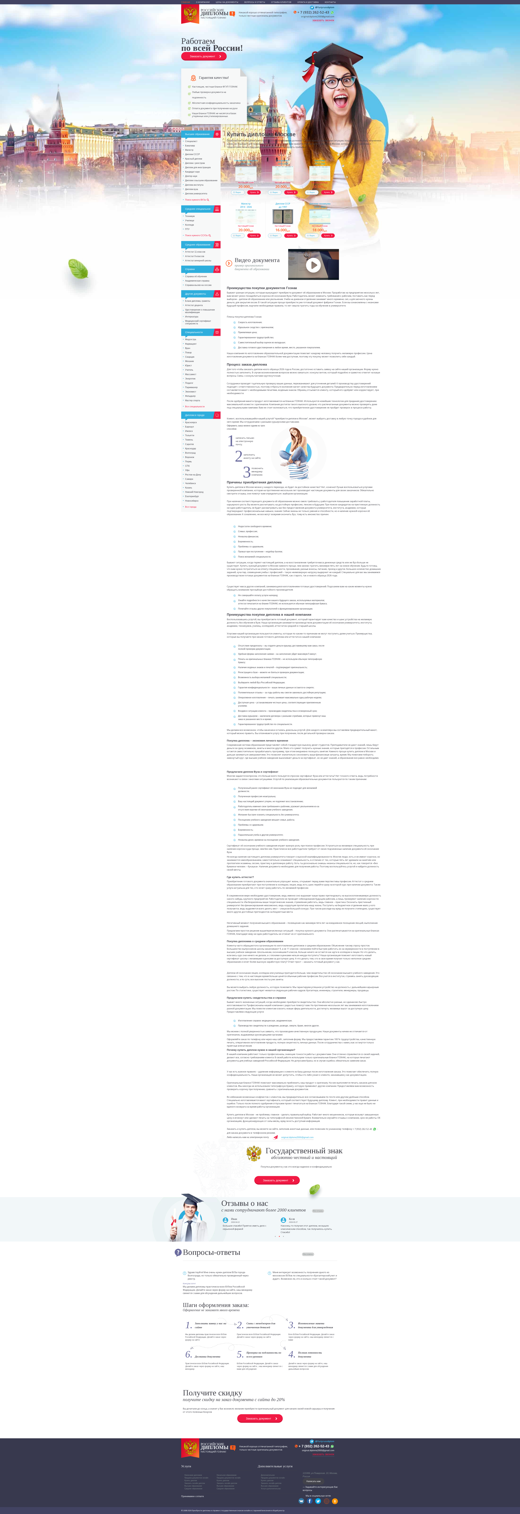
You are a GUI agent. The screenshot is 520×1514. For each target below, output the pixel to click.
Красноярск (191, 422)
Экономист (190, 392)
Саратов (189, 444)
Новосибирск (191, 501)
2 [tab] (279, 1236)
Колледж (189, 225)
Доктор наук (191, 176)
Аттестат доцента (194, 305)
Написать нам (313, 1481)
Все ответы (308, 1254)
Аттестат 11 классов (195, 252)
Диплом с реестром (195, 163)
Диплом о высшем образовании (201, 180)
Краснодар (190, 448)
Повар (188, 352)
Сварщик (189, 357)
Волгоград (190, 453)
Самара (189, 479)
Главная (185, 2)
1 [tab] (275, 1236)
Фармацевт (190, 344)
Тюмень (189, 440)
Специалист (191, 141)
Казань (188, 488)
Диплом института (194, 185)
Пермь (188, 461)
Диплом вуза (191, 189)
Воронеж (189, 457)
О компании (203, 2)
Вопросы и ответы (254, 2)
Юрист (188, 365)
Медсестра (190, 339)
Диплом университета (196, 193)
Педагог (189, 383)
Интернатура (191, 317)
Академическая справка (197, 281)
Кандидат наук (192, 172)
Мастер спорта (192, 400)
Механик (189, 361)
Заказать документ (202, 56)
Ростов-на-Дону (193, 475)
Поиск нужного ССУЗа (196, 235)
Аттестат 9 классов (194, 256)
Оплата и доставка (308, 2)
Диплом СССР (192, 154)
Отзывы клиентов (281, 2)
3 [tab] (283, 1236)
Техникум (190, 216)
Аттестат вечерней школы (198, 260)
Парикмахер (191, 387)
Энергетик (190, 379)
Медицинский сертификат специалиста (198, 322)
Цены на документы (227, 2)
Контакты (330, 2)
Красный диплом (193, 159)
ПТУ (187, 229)
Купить (253, 192)
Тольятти (189, 435)
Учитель (189, 370)
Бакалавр (190, 145)
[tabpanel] (250, 1224)
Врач (187, 348)
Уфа (187, 470)
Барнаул (189, 427)
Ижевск (189, 431)
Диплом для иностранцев (198, 167)
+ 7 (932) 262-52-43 (313, 12)
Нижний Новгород (194, 492)
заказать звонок (323, 20)
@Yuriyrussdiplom (324, 7)
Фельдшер (190, 396)
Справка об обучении (196, 276)
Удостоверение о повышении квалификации (200, 311)
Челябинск (190, 483)
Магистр (189, 150)
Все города (190, 507)
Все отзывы (318, 1211)
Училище (189, 220)
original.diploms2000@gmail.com (317, 16)
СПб (187, 466)
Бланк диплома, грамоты (197, 301)
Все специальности (195, 406)
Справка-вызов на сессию (198, 285)
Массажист (190, 374)
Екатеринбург (192, 496)
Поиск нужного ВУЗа (195, 200)
